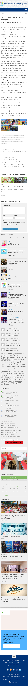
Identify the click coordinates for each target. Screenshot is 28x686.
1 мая (10, 353)
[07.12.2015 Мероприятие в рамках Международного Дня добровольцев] (14, 547)
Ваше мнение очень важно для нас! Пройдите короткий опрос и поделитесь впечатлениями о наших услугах (17, 253)
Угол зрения (4, 143)
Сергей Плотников (14, 141)
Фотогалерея (16, 317)
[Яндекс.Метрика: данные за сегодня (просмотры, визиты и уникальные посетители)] (14, 682)
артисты (9, 377)
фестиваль (23, 383)
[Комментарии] (17, 237)
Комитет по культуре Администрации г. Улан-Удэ (10, 428)
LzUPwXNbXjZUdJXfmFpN (12, 335)
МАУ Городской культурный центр (10, 432)
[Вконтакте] (7, 669)
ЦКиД (3, 377)
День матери (19, 359)
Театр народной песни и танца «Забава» (11, 436)
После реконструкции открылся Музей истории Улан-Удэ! (16, 312)
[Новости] (4, 237)
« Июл (6, 495)
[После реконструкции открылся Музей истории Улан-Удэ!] (4, 312)
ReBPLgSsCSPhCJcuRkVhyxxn (13, 345)
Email (16, 215)
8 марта (13, 353)
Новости (10, 241)
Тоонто (21, 141)
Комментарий (6, 205)
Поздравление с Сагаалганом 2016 (11, 537)
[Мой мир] (14, 669)
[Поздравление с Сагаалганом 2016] (14, 529)
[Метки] (23, 237)
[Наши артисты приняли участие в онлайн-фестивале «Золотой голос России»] (4, 285)
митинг (17, 379)
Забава (11, 137)
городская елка (16, 377)
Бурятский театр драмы (7, 355)
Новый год (23, 366)
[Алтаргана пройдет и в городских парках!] (4, 277)
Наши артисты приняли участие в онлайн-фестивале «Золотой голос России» (16, 286)
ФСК (19, 375)
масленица (4, 139)
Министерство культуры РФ (8, 423)
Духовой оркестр (5, 137)
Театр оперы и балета (18, 373)
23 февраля (17, 353)
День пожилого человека (16, 360)
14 (17, 486)
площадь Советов (11, 139)
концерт (5, 378)
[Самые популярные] (11, 237)
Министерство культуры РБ (8, 425)
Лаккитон (21, 137)
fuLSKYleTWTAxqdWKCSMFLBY (13, 330)
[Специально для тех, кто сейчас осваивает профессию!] (4, 304)
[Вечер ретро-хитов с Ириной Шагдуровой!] (4, 243)
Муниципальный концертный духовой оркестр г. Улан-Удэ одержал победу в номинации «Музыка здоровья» (16, 322)
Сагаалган (20, 369)
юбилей (3, 384)
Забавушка (16, 137)
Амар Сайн (22, 353)
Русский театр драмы (12, 369)
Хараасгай (22, 375)
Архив (2, 13)
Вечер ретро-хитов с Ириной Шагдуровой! (13, 243)
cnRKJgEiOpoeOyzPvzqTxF (12, 350)
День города (11, 359)
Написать (11, 646)
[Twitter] (20, 669)
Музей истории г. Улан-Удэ (8, 434)
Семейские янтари (5, 141)
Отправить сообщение (14, 665)
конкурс (22, 377)
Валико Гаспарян (9, 135)
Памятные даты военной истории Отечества (11, 368)
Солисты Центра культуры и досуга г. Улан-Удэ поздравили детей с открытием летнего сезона (13, 516)
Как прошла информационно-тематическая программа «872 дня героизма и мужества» (17, 295)
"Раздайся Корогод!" (5, 353)
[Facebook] (17, 669)
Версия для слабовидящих (14, 442)
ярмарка (7, 384)
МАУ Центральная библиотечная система (11, 430)
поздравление (6, 383)
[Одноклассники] (11, 669)
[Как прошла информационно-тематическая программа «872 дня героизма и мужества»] (4, 295)
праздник (18, 139)
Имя (4, 215)
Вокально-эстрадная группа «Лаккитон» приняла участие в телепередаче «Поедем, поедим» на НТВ (13, 599)
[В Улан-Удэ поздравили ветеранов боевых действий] (4, 262)
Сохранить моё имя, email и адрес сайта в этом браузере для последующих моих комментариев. (14, 224)
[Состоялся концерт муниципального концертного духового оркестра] (20, 180)
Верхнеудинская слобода (19, 135)
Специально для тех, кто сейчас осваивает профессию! (16, 304)
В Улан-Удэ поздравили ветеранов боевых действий (17, 262)
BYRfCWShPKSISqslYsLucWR (13, 340)
